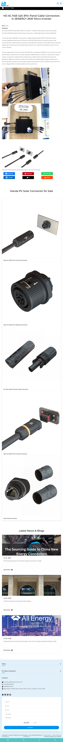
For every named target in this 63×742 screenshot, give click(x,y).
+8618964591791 (8, 686)
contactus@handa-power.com (13, 682)
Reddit (48, 177)
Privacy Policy (47, 735)
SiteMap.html (5, 736)
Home (7, 8)
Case (12, 8)
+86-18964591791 (9, 684)
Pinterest (29, 173)
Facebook (10, 173)
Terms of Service (56, 735)
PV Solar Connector (9, 671)
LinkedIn (10, 177)
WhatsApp (48, 173)
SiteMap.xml (26, 736)
